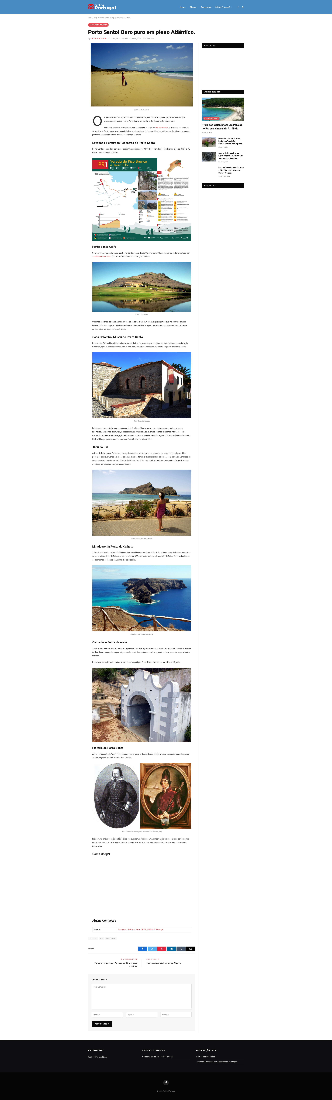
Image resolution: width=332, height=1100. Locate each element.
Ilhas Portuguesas (98, 25)
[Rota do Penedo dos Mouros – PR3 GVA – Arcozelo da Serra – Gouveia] (209, 171)
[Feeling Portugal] (102, 7)
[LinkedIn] (79, 136)
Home (183, 7)
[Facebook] (79, 125)
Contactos (206, 7)
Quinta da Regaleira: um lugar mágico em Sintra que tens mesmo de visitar (230, 155)
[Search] (242, 7)
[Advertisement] (223, 67)
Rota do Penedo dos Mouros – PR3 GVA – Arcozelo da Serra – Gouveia (231, 170)
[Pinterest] (79, 142)
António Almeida (98, 39)
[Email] (79, 154)
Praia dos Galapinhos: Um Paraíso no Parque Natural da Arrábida (222, 126)
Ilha (101, 938)
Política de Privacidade (205, 1057)
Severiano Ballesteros (101, 256)
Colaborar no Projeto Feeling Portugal (157, 1057)
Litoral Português (211, 118)
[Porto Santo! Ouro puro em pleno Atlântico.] (142, 106)
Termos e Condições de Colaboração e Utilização (216, 1062)
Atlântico (93, 938)
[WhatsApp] (79, 148)
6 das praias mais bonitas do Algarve (163, 963)
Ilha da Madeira (161, 127)
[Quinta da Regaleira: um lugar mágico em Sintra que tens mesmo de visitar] (209, 156)
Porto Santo (110, 938)
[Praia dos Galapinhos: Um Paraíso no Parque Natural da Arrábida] (223, 109)
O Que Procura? (222, 7)
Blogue (193, 7)
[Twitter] (79, 130)
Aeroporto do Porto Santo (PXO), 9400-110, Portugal (140, 929)
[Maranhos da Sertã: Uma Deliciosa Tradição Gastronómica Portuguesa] (209, 142)
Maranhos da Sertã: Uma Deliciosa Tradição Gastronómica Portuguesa (230, 141)
